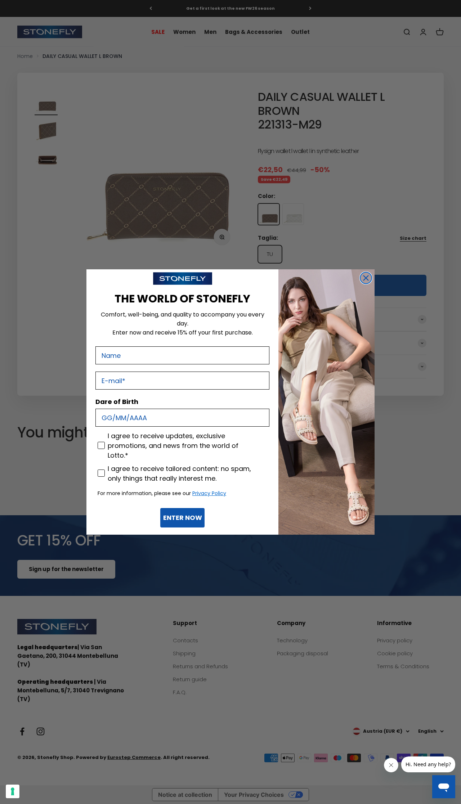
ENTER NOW (182, 517)
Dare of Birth (116, 401)
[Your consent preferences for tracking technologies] (12, 791)
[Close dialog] (366, 278)
